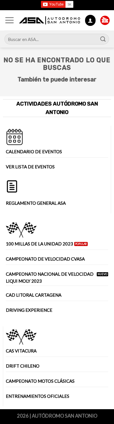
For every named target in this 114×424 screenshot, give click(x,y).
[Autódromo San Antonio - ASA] (49, 20)
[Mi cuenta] (90, 20)
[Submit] (102, 38)
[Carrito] (105, 20)
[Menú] (9, 20)
